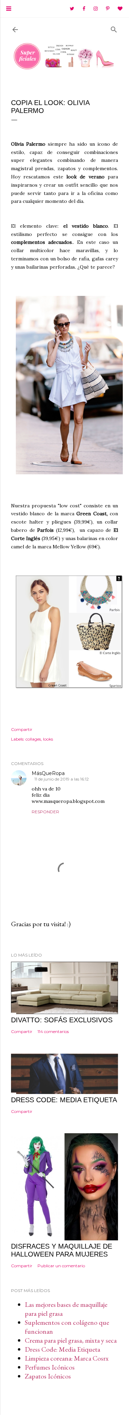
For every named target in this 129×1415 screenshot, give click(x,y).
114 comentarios (53, 1031)
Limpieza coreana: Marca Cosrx (67, 1358)
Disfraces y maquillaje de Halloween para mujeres (61, 1250)
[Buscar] (114, 28)
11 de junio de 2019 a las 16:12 (61, 779)
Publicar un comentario (61, 1265)
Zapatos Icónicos (48, 1376)
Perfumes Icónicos (50, 1367)
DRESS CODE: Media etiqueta (64, 1100)
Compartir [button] (21, 729)
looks (48, 739)
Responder (45, 811)
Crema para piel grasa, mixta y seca (71, 1340)
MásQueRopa (48, 773)
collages (33, 739)
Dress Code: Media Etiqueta (62, 1349)
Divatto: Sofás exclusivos (61, 1020)
